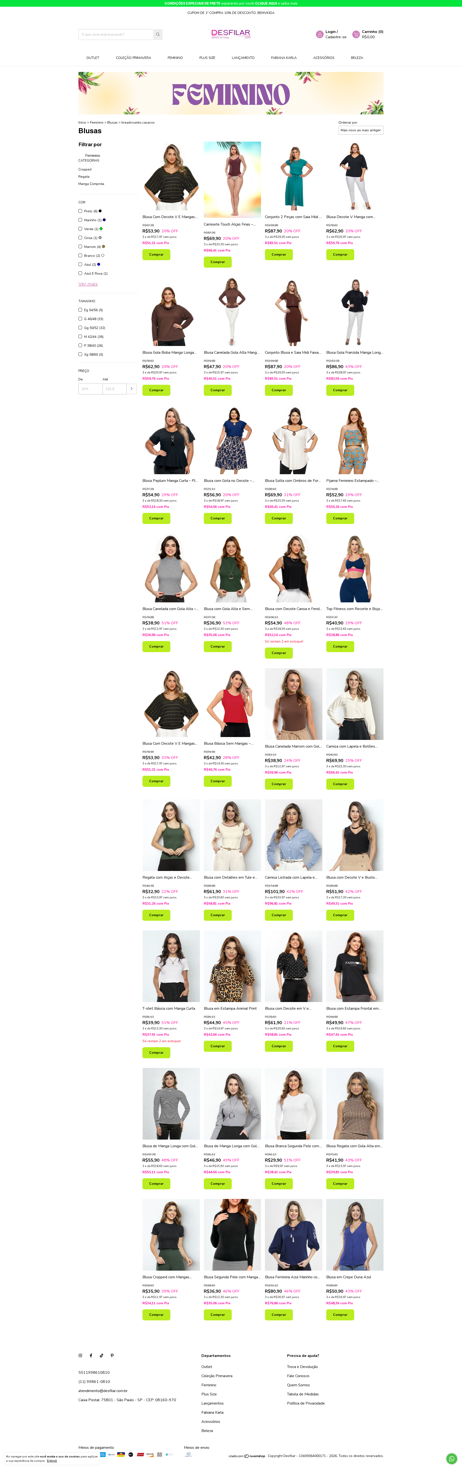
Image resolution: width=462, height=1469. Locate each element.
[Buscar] (158, 34)
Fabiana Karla (284, 58)
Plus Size (207, 58)
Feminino (175, 58)
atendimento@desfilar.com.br (103, 1390)
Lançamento (243, 58)
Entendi (52, 1461)
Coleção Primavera (133, 58)
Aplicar (132, 389)
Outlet (92, 58)
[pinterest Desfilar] (112, 1355)
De (80, 379)
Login (331, 31)
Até (105, 379)
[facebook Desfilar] (91, 1355)
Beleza (357, 58)
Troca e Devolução (302, 1366)
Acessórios (323, 58)
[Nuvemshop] (247, 1457)
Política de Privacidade (306, 1403)
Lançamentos (212, 1403)
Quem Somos (298, 1385)
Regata (84, 176)
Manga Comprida (91, 184)
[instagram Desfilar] (80, 1355)
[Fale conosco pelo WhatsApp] (451, 1458)
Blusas (112, 122)
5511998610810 (94, 1372)
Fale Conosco (298, 1376)
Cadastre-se (336, 37)
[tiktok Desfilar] (101, 1355)
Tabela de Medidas (303, 1394)
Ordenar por (348, 122)
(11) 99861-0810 (94, 1381)
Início (82, 122)
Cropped (84, 169)
